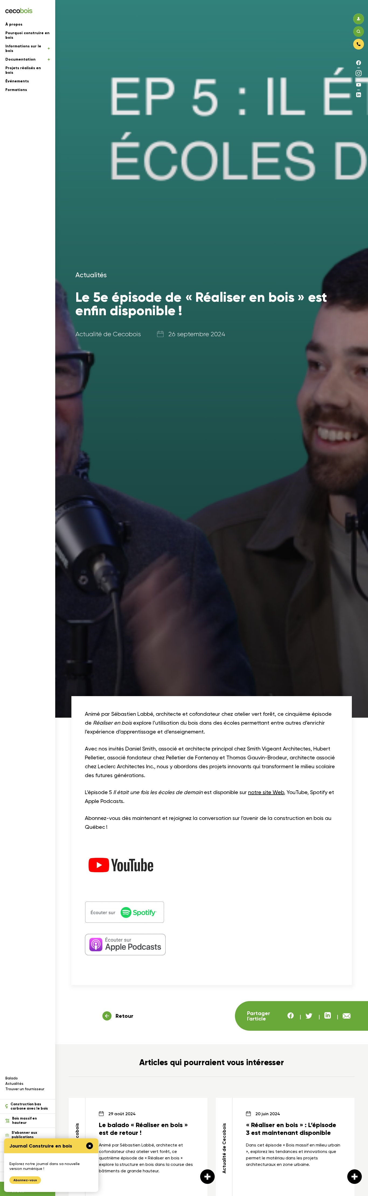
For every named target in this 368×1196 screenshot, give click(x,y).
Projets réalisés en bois (23, 70)
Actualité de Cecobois (108, 334)
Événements (17, 81)
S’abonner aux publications (24, 1135)
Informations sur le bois (23, 48)
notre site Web (266, 792)
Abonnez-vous (25, 1180)
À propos (13, 24)
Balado (11, 1078)
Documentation (20, 59)
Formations (16, 89)
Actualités (14, 1084)
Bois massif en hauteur (24, 1120)
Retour (124, 1016)
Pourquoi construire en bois (27, 35)
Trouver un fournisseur (24, 1089)
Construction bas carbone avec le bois (29, 1106)
